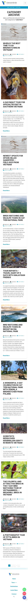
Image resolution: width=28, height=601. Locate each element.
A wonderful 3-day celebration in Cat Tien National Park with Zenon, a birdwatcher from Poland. (13, 388)
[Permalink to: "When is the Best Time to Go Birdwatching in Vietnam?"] (14, 32)
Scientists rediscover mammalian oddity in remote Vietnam (13, 439)
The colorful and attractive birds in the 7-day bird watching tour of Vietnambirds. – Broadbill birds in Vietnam (13, 488)
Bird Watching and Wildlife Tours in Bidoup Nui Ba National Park (12, 328)
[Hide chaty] (24, 597)
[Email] (24, 593)
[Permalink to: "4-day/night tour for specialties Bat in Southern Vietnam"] (14, 83)
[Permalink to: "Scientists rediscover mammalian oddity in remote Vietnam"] (14, 428)
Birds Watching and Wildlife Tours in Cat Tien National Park (14, 217)
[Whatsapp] (24, 589)
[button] (25, 2)
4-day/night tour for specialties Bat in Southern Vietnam (14, 104)
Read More (6, 131)
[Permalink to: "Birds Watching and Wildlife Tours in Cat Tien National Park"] (14, 204)
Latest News (20, 54)
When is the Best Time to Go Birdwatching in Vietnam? (11, 46)
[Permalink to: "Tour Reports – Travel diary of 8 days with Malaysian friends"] (14, 258)
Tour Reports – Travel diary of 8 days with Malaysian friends (14, 274)
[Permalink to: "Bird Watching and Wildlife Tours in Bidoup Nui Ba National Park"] (14, 313)
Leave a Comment (8, 55)
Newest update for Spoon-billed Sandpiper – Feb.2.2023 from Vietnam (13, 160)
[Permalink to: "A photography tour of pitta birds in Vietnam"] (14, 523)
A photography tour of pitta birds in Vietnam (14, 537)
